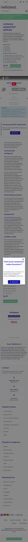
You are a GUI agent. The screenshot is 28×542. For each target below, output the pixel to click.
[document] (14, 271)
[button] (23, 259)
